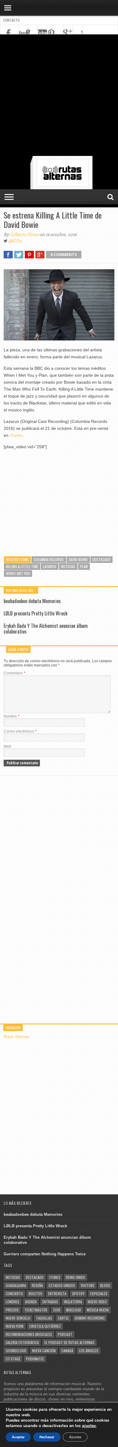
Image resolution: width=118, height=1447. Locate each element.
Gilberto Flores (24, 234)
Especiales (98, 1293)
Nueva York (15, 1326)
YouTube (87, 1285)
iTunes (16, 435)
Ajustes (75, 1437)
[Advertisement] (59, 96)
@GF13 (15, 241)
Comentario (14, 673)
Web (7, 746)
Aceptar (18, 1437)
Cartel (63, 1318)
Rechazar (46, 1437)
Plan (84, 566)
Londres (12, 1301)
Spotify (78, 1293)
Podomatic (35, 1358)
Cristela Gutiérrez (45, 1326)
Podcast (65, 1334)
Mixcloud (73, 1309)
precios (12, 1309)
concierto (14, 1293)
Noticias (68, 566)
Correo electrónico (20, 731)
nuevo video (97, 1301)
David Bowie (78, 559)
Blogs (105, 1285)
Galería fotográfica (22, 1342)
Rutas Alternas (16, 1036)
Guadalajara (16, 1285)
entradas (50, 1301)
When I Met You (18, 573)
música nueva (98, 1309)
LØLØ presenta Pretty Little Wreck (35, 613)
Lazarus (49, 566)
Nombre (11, 716)
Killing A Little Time (22, 566)
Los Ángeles (88, 1350)
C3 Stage (13, 1358)
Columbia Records (49, 559)
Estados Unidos (62, 1285)
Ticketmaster (36, 1309)
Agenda (31, 1301)
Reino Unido (75, 1277)
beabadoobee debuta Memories (32, 601)
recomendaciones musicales (29, 1334)
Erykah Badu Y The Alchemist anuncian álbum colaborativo (46, 628)
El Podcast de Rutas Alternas (69, 1342)
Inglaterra (73, 1301)
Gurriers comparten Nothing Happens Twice (45, 1254)
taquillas (44, 1318)
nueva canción (44, 1350)
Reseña (37, 1285)
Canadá (67, 1350)
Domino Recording (90, 1318)
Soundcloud (16, 1350)
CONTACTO (11, 20)
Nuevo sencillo (18, 1318)
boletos (35, 1293)
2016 (56, 1309)
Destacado (101, 559)
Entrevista (57, 1293)
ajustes (89, 1426)
